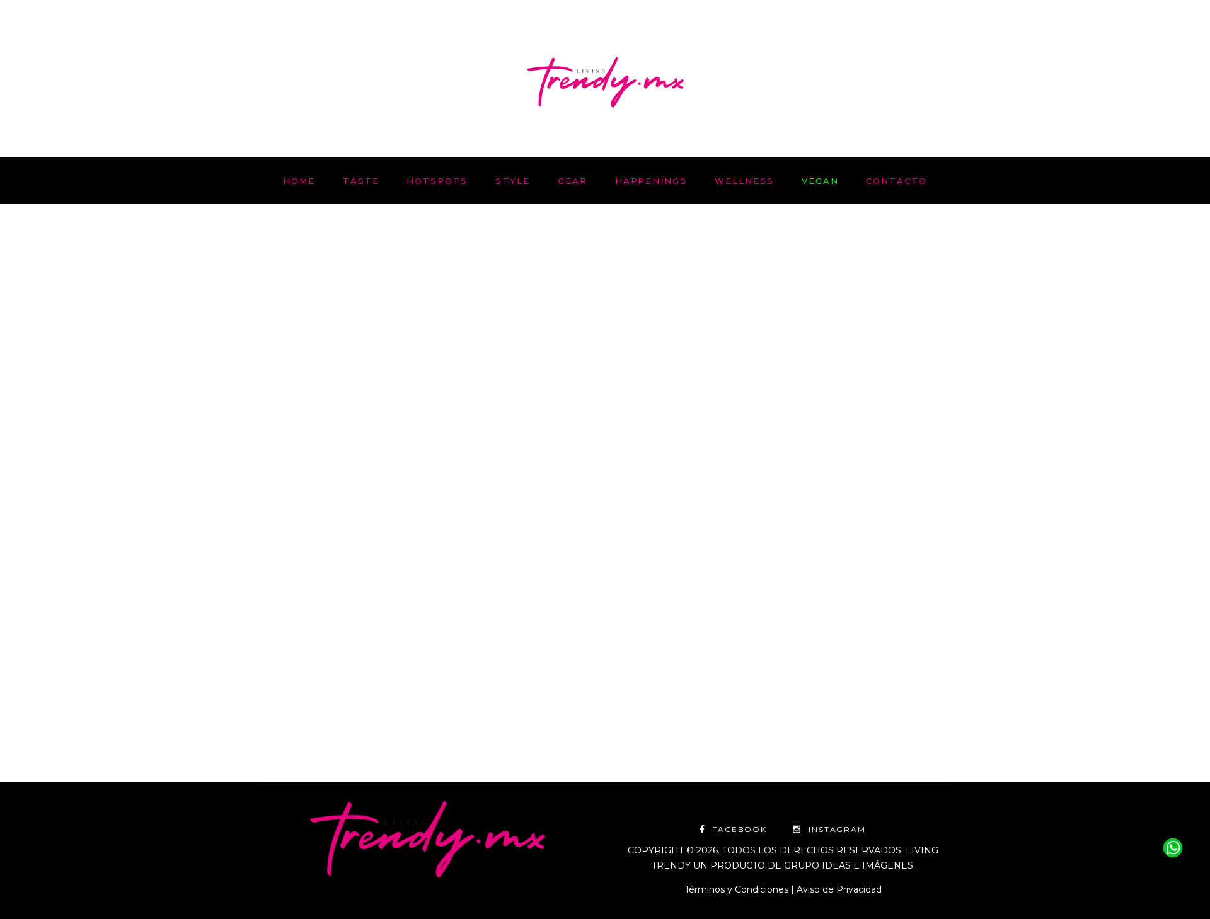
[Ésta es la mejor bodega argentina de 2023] (427, 342)
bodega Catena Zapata (307, 490)
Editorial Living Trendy (321, 704)
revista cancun (473, 490)
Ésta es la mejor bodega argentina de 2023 (395, 548)
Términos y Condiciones (736, 889)
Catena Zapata (397, 490)
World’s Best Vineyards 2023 (470, 505)
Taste (346, 475)
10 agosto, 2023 (289, 475)
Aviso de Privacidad (839, 889)
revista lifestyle (360, 505)
